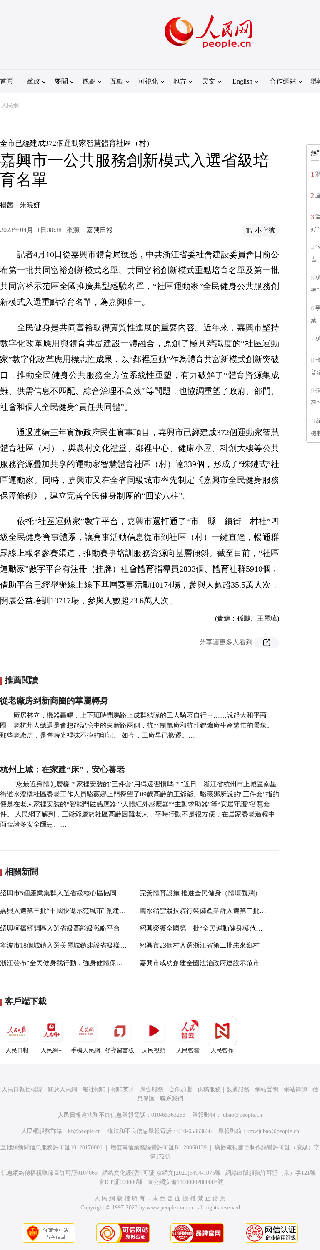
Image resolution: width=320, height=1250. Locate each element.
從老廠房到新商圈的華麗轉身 (54, 700)
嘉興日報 (99, 229)
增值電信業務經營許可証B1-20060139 (158, 1147)
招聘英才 (123, 1089)
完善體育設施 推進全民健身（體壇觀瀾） (200, 893)
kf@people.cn (84, 1131)
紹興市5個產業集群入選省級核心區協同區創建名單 (75, 893)
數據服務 (238, 1089)
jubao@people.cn (241, 1115)
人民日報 (17, 1050)
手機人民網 (85, 1050)
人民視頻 (153, 1050)
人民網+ (51, 1050)
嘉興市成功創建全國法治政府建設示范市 (200, 962)
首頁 (6, 81)
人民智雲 (188, 1050)
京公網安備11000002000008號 (185, 1182)
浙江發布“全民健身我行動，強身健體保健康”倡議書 (76, 962)
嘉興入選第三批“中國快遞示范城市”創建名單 (66, 910)
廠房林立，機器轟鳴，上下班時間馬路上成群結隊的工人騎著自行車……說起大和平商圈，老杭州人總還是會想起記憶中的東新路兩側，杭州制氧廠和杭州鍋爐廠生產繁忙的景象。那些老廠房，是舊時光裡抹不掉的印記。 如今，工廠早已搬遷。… (136, 725)
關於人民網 (62, 1089)
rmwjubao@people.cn (273, 1131)
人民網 (10, 105)
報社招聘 (94, 1089)
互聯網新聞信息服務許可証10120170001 (51, 1147)
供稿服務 (209, 1089)
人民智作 (222, 1050)
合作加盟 (180, 1089)
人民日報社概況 (22, 1089)
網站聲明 (266, 1089)
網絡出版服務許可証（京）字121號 (270, 1173)
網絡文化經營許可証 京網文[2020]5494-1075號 (161, 1173)
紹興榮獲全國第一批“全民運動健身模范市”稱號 (209, 928)
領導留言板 (119, 1050)
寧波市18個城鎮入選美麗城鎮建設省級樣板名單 (70, 945)
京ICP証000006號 (121, 1182)
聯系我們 (171, 1098)
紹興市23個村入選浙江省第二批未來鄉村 (200, 945)
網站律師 (295, 1089)
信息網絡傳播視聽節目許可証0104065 (49, 1173)
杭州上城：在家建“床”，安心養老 (62, 769)
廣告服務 (151, 1089)
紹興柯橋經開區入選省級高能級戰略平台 (60, 928)
